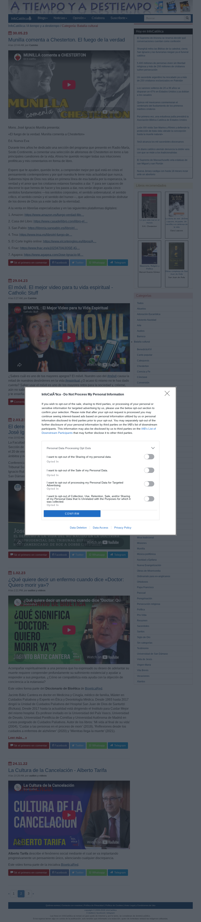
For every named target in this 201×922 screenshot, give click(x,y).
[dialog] (100, 461)
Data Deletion (78, 527)
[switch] (149, 456)
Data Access (100, 527)
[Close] (168, 394)
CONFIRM (72, 513)
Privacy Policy (122, 527)
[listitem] (100, 448)
